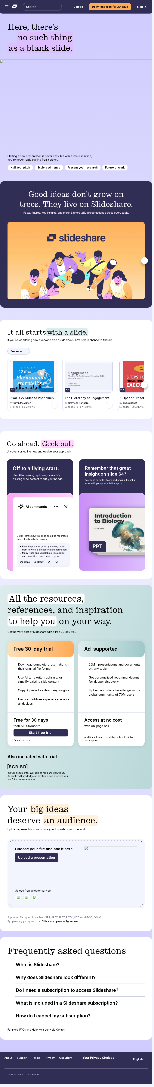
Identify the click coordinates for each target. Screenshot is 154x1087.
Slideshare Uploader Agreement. (60, 921)
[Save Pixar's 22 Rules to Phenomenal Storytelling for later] (54, 405)
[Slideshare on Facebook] (138, 1074)
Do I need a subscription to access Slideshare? (67, 990)
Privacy (50, 1057)
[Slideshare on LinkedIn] (146, 1074)
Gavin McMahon (22, 403)
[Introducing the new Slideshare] (76, 260)
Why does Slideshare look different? (56, 977)
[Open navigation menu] (7, 7)
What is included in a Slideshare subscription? (67, 1003)
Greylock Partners (78, 403)
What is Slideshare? (37, 964)
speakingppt (130, 403)
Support (22, 1057)
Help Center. (57, 1029)
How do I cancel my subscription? (53, 1016)
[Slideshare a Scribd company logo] (14, 7)
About (8, 1057)
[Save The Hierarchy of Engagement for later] (109, 405)
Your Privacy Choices (98, 1058)
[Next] (144, 260)
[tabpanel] (76, 260)
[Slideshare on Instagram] (131, 1074)
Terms (36, 1057)
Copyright (65, 1057)
